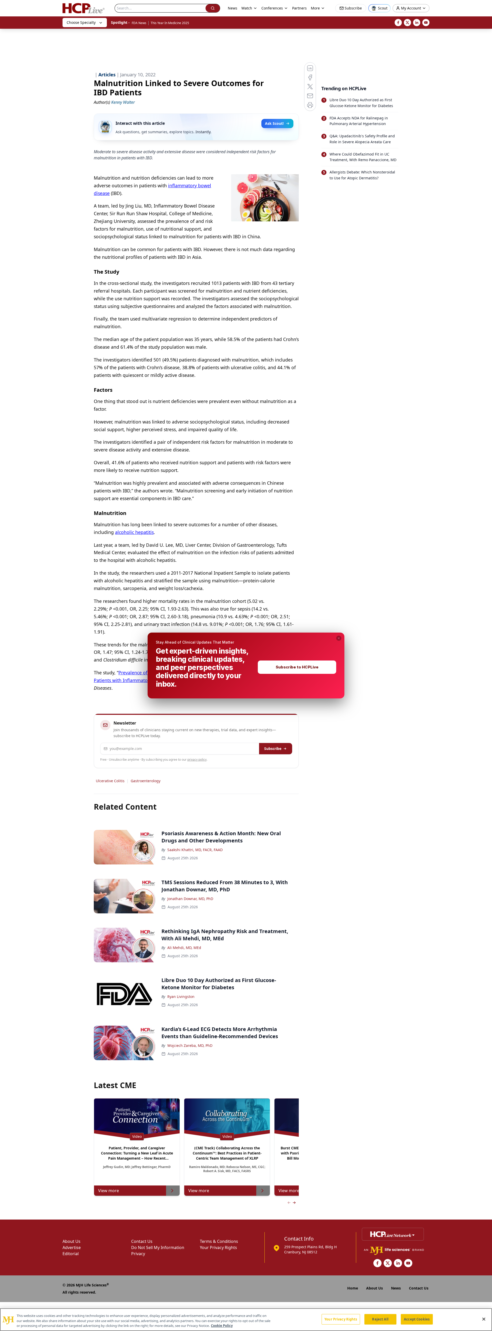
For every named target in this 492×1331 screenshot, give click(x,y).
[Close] (483, 1319)
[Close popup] (338, 638)
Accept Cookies (416, 1319)
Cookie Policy (222, 1325)
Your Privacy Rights (340, 1319)
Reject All (380, 1319)
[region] (246, 1319)
